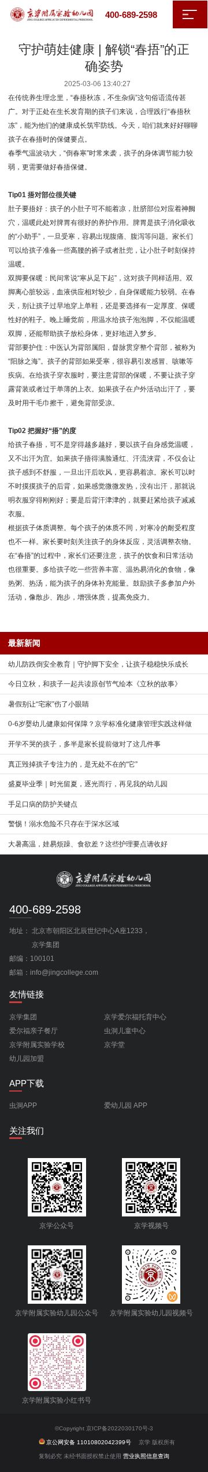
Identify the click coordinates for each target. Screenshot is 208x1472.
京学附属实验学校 (37, 1045)
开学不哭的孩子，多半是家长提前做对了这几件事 (84, 744)
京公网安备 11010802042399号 (88, 1442)
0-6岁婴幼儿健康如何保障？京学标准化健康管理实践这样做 (100, 723)
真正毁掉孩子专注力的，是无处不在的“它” (73, 764)
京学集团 (23, 1017)
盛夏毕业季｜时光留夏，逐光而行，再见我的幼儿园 (88, 784)
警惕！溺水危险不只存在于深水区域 (63, 823)
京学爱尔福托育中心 (135, 1017)
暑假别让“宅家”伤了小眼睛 (48, 704)
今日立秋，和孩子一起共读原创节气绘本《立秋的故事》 (94, 683)
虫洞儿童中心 (125, 1031)
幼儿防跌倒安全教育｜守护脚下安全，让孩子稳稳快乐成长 (98, 664)
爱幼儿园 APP (125, 1105)
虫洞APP (23, 1105)
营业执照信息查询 (146, 1456)
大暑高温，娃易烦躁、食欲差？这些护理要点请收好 (88, 844)
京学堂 (114, 1045)
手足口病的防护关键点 (42, 804)
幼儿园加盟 (26, 1059)
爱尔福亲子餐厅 (33, 1031)
